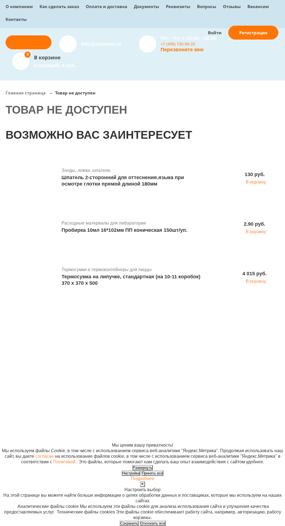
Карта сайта (208, 434)
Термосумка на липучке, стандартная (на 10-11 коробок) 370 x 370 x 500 (131, 280)
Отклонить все (152, 523)
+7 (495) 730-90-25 (178, 44)
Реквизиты (178, 6)
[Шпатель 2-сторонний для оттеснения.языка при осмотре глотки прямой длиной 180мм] (31, 178)
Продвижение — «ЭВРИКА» (225, 422)
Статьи (152, 372)
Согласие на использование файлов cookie (50, 439)
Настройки (131, 473)
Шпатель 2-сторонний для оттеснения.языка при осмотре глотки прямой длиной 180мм (123, 181)
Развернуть (142, 468)
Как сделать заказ (59, 6)
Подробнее (142, 478)
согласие (44, 456)
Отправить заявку (28, 42)
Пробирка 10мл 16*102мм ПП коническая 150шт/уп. (124, 230)
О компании (19, 6)
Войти (215, 32)
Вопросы (206, 6)
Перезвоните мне (182, 49)
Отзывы (232, 6)
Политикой (64, 461)
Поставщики (110, 361)
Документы (146, 6)
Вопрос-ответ (112, 372)
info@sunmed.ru (256, 361)
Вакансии (258, 6)
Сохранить (129, 523)
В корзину (256, 182)
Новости (154, 367)
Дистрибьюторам (115, 356)
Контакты (16, 19)
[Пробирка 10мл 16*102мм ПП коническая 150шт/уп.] (31, 227)
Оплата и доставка (106, 6)
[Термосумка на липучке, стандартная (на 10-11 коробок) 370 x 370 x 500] (31, 277)
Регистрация (253, 32)
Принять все (152, 473)
